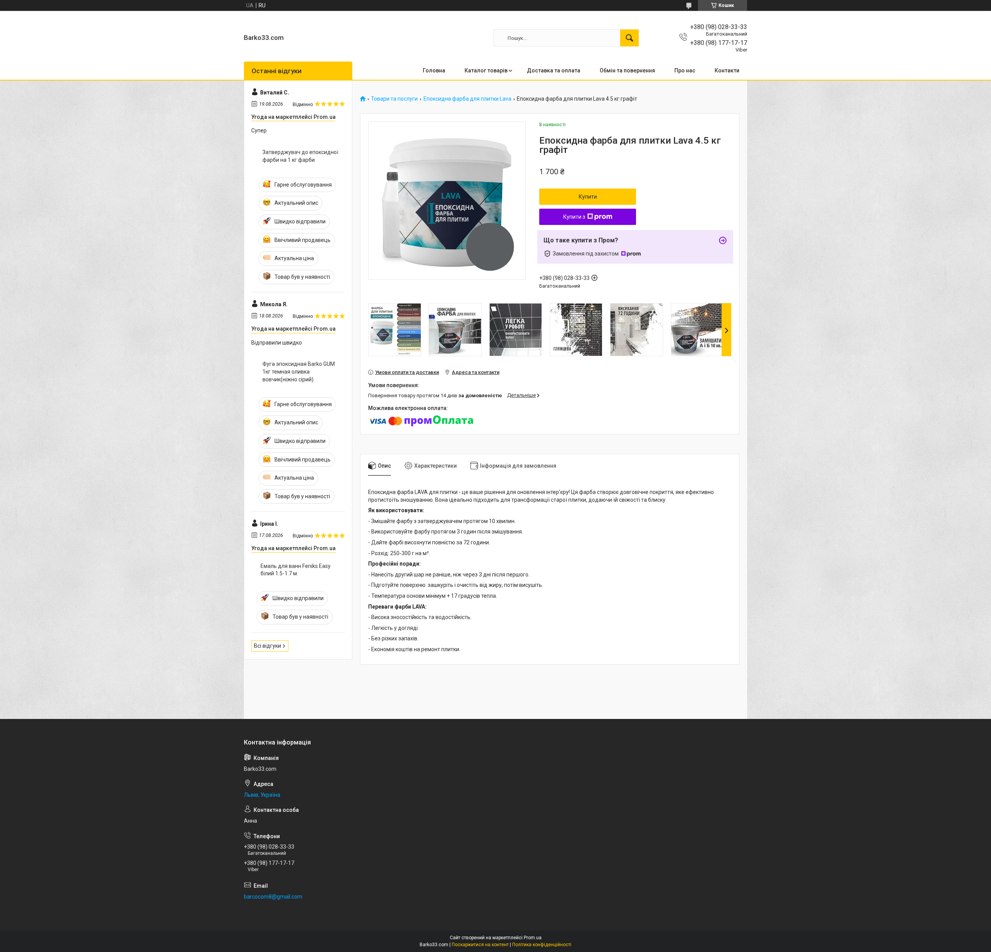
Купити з (574, 217)
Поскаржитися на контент (480, 944)
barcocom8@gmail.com (273, 897)
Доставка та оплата (553, 70)
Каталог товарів (486, 70)
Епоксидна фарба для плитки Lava (467, 99)
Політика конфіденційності (541, 944)
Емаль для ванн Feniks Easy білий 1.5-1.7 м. (296, 570)
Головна (434, 70)
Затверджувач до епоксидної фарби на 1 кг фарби (300, 156)
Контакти (727, 70)
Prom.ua (533, 937)
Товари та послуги (394, 99)
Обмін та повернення (627, 70)
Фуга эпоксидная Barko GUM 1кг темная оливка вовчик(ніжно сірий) (298, 371)
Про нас (684, 70)
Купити (588, 197)
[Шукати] (629, 37)
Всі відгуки (267, 646)
